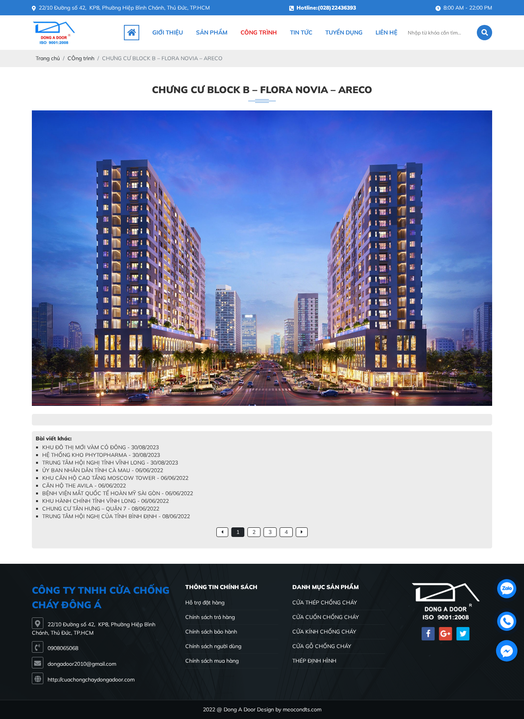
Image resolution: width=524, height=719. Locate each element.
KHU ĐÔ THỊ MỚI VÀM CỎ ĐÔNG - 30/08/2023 (100, 447)
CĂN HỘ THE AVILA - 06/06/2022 (84, 485)
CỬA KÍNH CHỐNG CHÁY (324, 631)
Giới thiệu (167, 32)
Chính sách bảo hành (211, 631)
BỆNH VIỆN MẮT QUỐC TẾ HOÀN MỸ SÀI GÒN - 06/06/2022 (117, 493)
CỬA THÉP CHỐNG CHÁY (324, 602)
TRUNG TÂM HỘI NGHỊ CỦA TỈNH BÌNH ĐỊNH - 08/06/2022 (116, 516)
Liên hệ (386, 32)
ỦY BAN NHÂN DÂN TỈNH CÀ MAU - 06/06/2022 (102, 470)
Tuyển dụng (344, 32)
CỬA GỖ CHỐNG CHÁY (321, 646)
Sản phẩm (211, 32)
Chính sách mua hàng (212, 660)
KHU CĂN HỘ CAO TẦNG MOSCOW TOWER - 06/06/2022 (115, 477)
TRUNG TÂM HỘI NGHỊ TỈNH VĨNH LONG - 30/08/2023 (110, 462)
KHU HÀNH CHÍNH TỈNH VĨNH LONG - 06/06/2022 (105, 500)
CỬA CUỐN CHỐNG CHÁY (325, 617)
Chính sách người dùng (213, 646)
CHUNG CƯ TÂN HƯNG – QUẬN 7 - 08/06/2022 (100, 508)
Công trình (259, 32)
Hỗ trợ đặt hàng (204, 602)
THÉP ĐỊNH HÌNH (314, 660)
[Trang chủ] (131, 32)
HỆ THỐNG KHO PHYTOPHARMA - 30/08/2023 (101, 454)
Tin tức (301, 32)
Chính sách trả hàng (210, 617)
